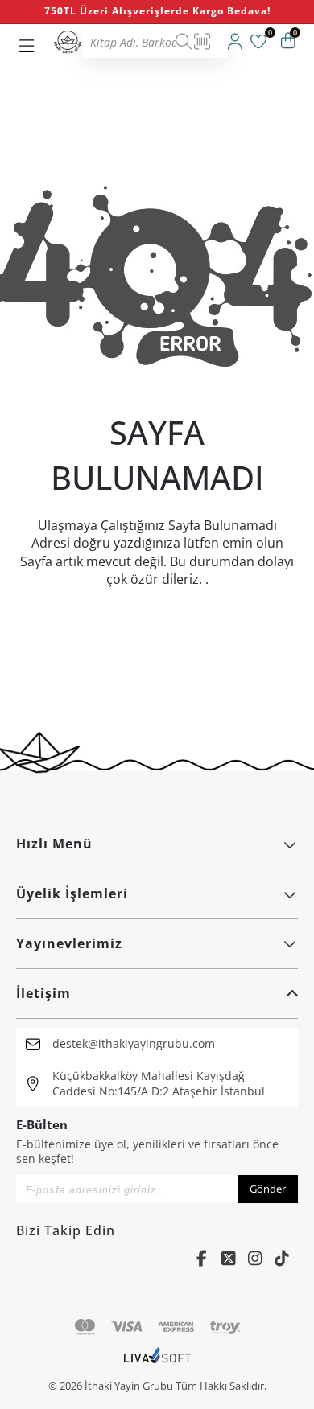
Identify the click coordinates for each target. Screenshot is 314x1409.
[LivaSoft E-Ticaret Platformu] (157, 1363)
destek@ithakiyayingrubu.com (133, 1043)
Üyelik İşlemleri (72, 893)
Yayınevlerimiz (69, 943)
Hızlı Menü (54, 843)
